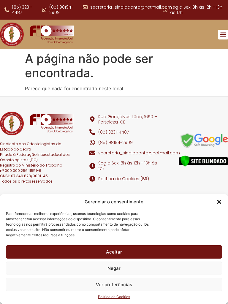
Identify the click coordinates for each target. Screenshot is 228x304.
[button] (219, 202)
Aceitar (114, 252)
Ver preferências (114, 284)
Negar (114, 268)
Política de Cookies (114, 296)
